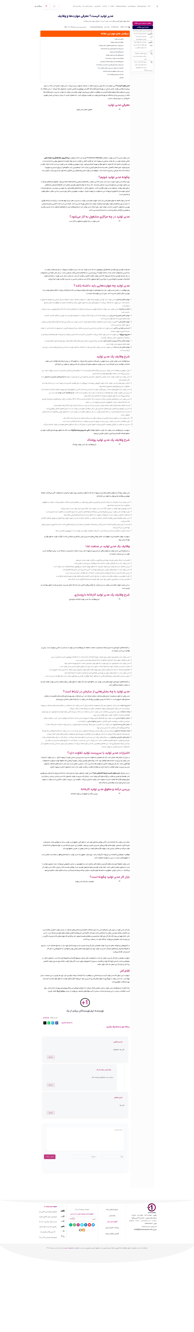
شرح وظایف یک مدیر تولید (116, 52)
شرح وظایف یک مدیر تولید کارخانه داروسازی (111, 61)
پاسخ (51, 1057)
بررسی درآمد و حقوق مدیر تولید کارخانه (113, 71)
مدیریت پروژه (125, 334)
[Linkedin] (85, 1224)
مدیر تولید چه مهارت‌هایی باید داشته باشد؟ (111, 49)
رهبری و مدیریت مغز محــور (48, 1227)
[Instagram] (78, 1224)
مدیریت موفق (111, 536)
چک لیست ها (77, 6)
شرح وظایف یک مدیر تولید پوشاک (114, 55)
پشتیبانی (112, 1216)
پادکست (104, 6)
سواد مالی (123, 21)
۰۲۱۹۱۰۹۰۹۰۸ (149, 1224)
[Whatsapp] (74, 1224)
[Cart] (54, 6)
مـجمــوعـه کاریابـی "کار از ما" (48, 1237)
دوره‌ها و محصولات (121, 6)
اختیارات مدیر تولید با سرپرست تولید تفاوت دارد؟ (110, 68)
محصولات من (132, 6)
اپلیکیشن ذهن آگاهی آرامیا (48, 1217)
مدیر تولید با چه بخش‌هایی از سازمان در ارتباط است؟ (109, 65)
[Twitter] (93, 1224)
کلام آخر (121, 78)
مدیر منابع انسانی (94, 721)
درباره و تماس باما (112, 1210)
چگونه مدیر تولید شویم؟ (116, 42)
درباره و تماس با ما (87, 6)
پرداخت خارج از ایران (112, 1228)
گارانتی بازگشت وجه (112, 1234)
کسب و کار (115, 21)
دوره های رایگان (141, 6)
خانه (149, 6)
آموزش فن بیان (112, 1222)
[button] (56, 1022)
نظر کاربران (97, 6)
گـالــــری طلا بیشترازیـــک (47, 1232)
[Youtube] (89, 1224)
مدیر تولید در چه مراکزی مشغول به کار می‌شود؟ (111, 45)
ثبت (71, 1219)
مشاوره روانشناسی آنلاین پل (48, 1212)
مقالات (112, 6)
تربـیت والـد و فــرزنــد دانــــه (48, 1222)
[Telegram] (82, 1224)
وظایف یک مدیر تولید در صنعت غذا (114, 58)
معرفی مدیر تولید (118, 39)
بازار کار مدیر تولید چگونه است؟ (115, 74)
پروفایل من (38, 6)
